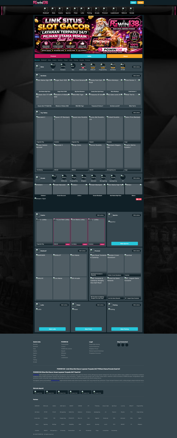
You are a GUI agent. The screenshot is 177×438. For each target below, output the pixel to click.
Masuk (141, 2)
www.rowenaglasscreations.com (11, 5)
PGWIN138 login (55, 380)
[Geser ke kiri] (46, 67)
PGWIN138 (36, 374)
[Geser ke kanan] (129, 67)
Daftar (133, 2)
